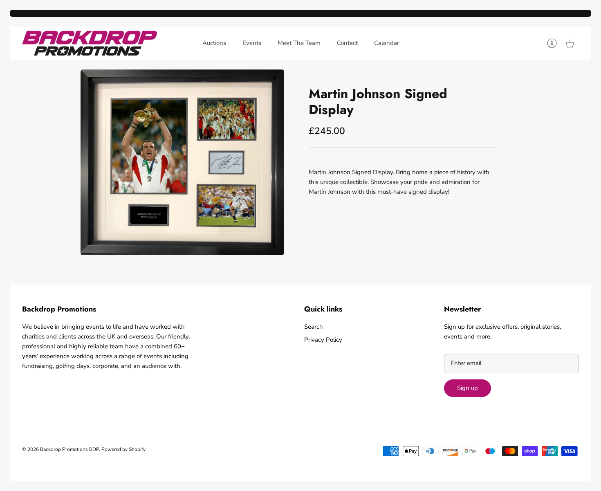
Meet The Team (299, 43)
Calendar (386, 43)
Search (313, 327)
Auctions (214, 43)
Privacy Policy (323, 340)
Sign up (467, 388)
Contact (347, 43)
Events (251, 43)
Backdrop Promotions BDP (69, 449)
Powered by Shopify (123, 449)
